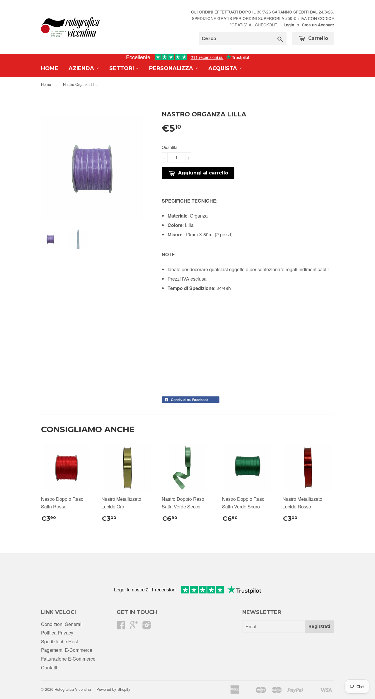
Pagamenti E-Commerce (66, 650)
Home (49, 68)
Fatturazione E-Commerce (68, 658)
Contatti (49, 667)
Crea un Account (318, 25)
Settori (122, 68)
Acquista (223, 68)
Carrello (317, 38)
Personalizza (172, 68)
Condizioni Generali (62, 624)
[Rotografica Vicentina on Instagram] (146, 626)
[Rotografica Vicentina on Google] (133, 626)
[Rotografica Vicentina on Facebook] (121, 626)
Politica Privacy (57, 632)
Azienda (82, 68)
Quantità (170, 147)
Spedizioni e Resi (59, 641)
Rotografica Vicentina (72, 689)
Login (289, 25)
